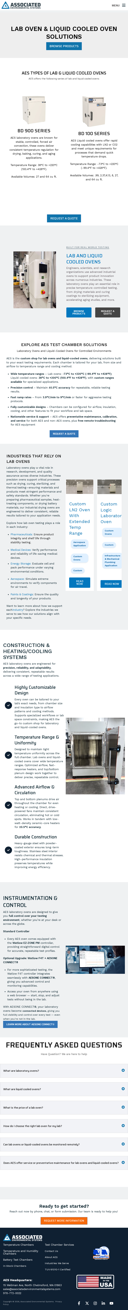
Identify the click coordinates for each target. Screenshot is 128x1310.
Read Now (79, 582)
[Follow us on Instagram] (95, 1303)
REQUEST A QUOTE (64, 218)
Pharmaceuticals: (22, 534)
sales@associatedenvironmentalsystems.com (31, 1289)
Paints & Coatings (22, 594)
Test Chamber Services (59, 1244)
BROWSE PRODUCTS (64, 46)
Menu (116, 5)
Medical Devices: (21, 549)
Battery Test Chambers (17, 1259)
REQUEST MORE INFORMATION (64, 1221)
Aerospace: (18, 578)
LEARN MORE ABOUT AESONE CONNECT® (30, 1024)
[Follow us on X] (87, 1303)
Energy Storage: (21, 563)
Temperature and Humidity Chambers (20, 1252)
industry (17, 609)
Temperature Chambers (18, 1244)
